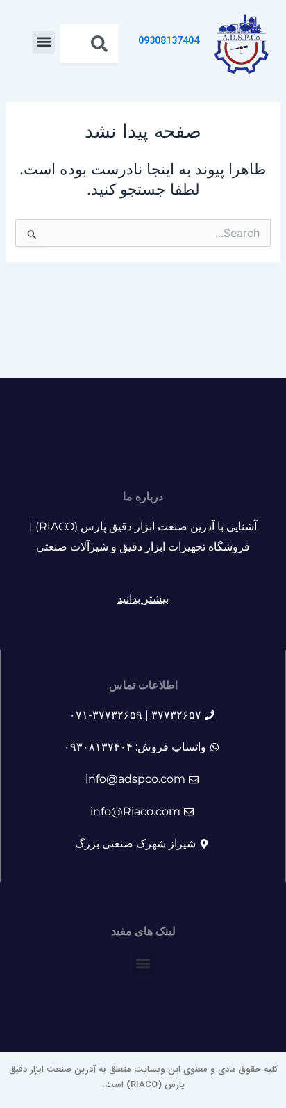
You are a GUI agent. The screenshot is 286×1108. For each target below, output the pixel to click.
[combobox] (89, 43)
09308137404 (168, 41)
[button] (43, 42)
